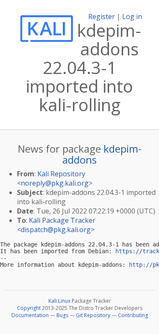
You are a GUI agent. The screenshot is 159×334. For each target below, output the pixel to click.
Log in (132, 16)
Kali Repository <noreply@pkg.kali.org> (54, 178)
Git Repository (93, 315)
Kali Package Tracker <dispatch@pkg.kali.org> (56, 225)
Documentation (30, 315)
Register (101, 16)
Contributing (133, 315)
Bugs (62, 315)
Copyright (29, 308)
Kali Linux (59, 300)
